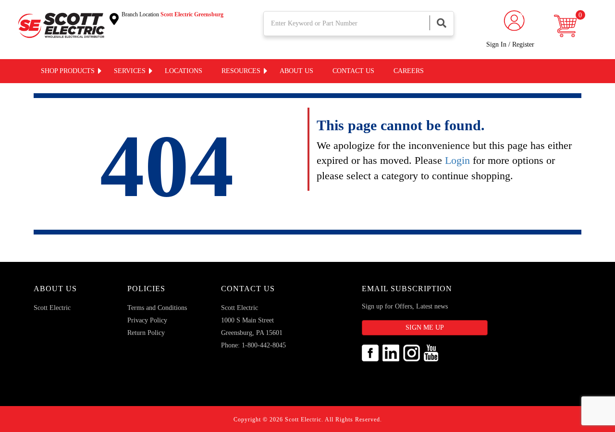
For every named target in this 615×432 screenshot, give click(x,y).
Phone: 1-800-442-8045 (253, 345)
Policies (146, 288)
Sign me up (425, 327)
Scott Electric (52, 307)
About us (296, 70)
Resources (240, 70)
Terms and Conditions (157, 307)
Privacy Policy (147, 320)
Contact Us (248, 288)
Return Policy (146, 332)
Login (457, 160)
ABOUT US (55, 288)
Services (130, 70)
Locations (183, 70)
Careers (409, 70)
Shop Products (68, 70)
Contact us (353, 70)
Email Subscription (407, 288)
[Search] (442, 22)
